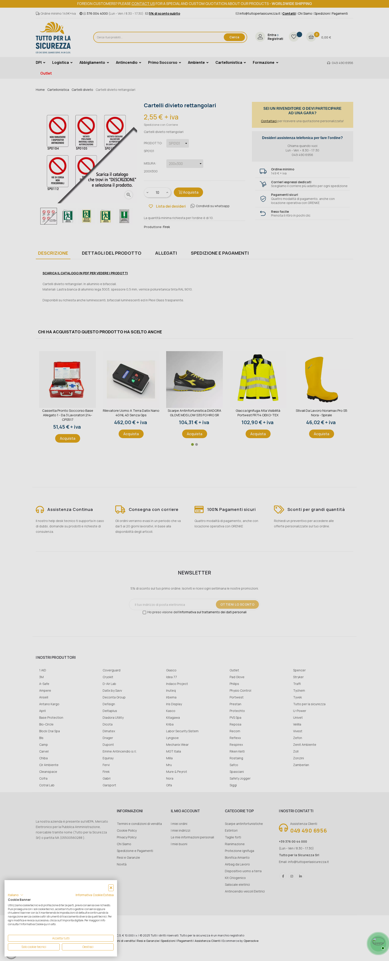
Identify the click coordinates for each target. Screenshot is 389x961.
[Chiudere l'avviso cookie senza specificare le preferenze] (111, 887)
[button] (15, 895)
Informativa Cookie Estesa (95, 895)
